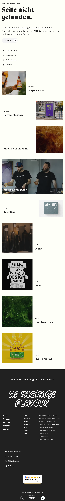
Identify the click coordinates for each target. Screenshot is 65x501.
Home (3, 3)
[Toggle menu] (43, 498)
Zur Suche (7, 40)
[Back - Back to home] (22, 498)
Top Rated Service (30, 479)
